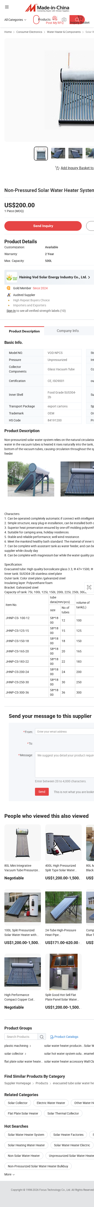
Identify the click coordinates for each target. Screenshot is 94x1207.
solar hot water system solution (64, 1053)
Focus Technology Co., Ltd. (55, 1189)
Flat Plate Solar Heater (23, 1113)
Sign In (11, 311)
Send (41, 792)
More (8, 1174)
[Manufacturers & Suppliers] (47, 7)
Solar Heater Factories (68, 1134)
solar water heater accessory (63, 1061)
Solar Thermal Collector (63, 1113)
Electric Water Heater (51, 1103)
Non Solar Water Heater (24, 1156)
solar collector (13, 1053)
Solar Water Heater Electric (72, 1145)
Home (8, 32)
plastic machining (16, 1046)
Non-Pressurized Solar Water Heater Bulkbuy (38, 1166)
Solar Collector (18, 1103)
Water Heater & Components (64, 32)
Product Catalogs (66, 1037)
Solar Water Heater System (26, 1134)
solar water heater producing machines (64, 1046)
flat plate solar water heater (23, 1061)
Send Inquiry (43, 226)
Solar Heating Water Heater (26, 1145)
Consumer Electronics (29, 32)
